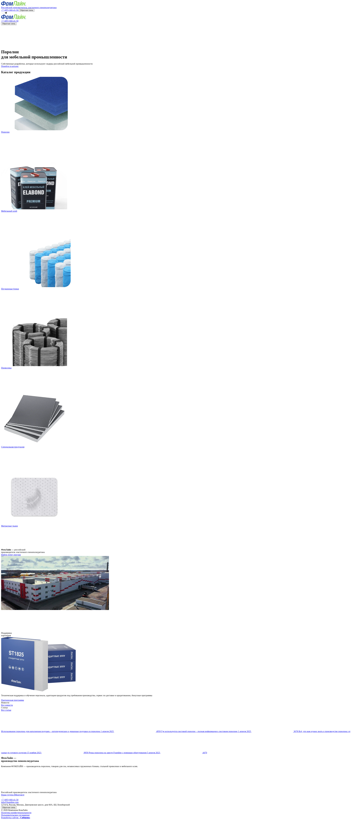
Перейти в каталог (10, 66)
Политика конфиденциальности (16, 812)
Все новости (7, 705)
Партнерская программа (12, 700)
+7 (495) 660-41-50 (10, 10)
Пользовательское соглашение (15, 815)
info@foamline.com (10, 802)
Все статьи (6, 710)
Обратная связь (26, 10)
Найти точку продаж (11, 554)
